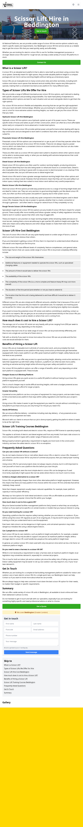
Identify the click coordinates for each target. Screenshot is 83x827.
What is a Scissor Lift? (12, 665)
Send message (31, 652)
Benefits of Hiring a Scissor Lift (16, 679)
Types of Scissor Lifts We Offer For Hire (19, 668)
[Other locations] (73, 4)
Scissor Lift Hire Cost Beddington (16, 672)
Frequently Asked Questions (15, 686)
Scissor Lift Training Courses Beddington (19, 682)
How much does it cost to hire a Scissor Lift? (21, 675)
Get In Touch (9, 689)
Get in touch (42, 31)
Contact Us (41, 62)
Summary (7, 693)
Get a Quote (41, 606)
